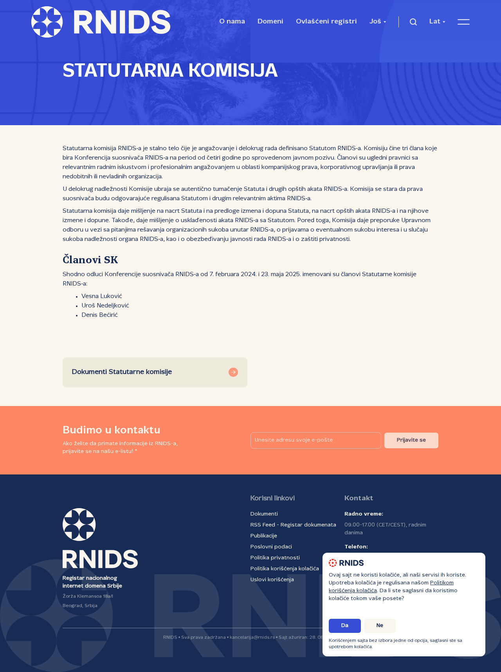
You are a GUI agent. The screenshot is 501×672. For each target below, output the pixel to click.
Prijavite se (411, 440)
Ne (380, 625)
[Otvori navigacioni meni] (464, 22)
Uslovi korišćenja (272, 579)
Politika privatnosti (275, 558)
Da (344, 625)
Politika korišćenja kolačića (284, 568)
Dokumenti (264, 514)
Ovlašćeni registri (326, 21)
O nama (232, 21)
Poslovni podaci (271, 547)
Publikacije (263, 536)
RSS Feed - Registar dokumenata (293, 525)
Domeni (270, 21)
